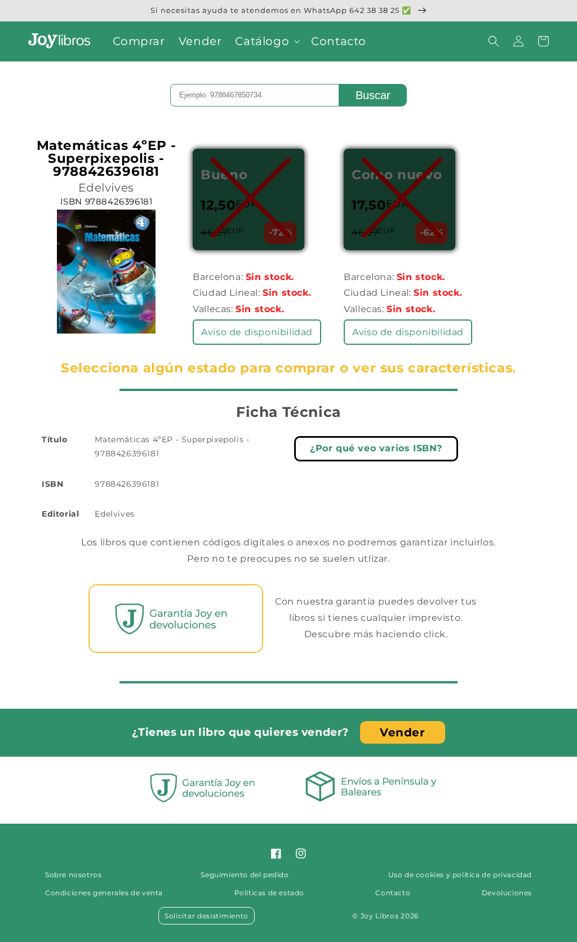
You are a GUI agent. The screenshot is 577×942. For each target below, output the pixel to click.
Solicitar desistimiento (206, 916)
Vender (402, 732)
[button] (266, 41)
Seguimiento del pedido (244, 874)
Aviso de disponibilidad (257, 332)
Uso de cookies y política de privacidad (460, 874)
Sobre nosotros (73, 874)
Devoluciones (507, 892)
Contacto (392, 892)
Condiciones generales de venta (104, 892)
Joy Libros (380, 916)
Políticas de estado (269, 892)
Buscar (373, 95)
